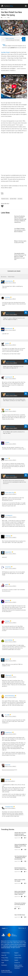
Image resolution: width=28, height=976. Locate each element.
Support (16, 952)
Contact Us (17, 962)
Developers (4, 965)
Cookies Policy (17, 957)
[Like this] (25, 837)
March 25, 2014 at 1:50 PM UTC (11, 395)
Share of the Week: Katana (20, 914)
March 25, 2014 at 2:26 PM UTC (10, 568)
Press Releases (5, 960)
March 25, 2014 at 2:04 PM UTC (10, 494)
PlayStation (8, 6)
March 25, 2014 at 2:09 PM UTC (10, 537)
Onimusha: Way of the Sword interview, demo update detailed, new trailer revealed (20, 834)
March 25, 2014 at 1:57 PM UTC (11, 428)
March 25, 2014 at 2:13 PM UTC (10, 553)
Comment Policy (5, 952)
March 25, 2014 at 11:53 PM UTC (10, 697)
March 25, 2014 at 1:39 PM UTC (11, 314)
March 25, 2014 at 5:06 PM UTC (10, 622)
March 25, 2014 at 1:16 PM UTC (10, 330)
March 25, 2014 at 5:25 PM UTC (10, 641)
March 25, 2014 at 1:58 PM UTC (11, 477)
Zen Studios (20, 198)
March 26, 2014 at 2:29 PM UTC (10, 716)
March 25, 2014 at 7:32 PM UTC (10, 676)
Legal (2, 962)
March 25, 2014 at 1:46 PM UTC (10, 378)
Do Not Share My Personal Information (6, 971)
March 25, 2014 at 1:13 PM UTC (10, 282)
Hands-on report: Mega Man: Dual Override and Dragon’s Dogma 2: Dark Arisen (20, 893)
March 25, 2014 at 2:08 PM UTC (10, 517)
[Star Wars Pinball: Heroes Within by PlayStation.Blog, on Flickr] (14, 141)
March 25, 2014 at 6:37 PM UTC (10, 660)
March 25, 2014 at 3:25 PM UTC (10, 602)
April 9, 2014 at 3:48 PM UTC (10, 781)
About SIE (3, 955)
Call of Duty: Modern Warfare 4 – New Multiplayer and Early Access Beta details (21, 857)
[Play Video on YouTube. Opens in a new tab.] (24, 34)
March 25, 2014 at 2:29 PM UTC (10, 586)
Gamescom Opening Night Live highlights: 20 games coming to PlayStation (21, 846)
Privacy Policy (4, 957)
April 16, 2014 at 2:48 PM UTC (10, 808)
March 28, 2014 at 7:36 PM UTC (10, 766)
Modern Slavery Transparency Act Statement (18, 966)
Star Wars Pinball (5, 52)
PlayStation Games (5, 198)
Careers (16, 960)
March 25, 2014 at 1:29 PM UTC (10, 344)
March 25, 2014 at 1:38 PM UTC (11, 362)
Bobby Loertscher (10, 38)
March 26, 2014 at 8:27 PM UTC (10, 734)
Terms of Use (17, 955)
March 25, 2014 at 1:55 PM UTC (10, 411)
